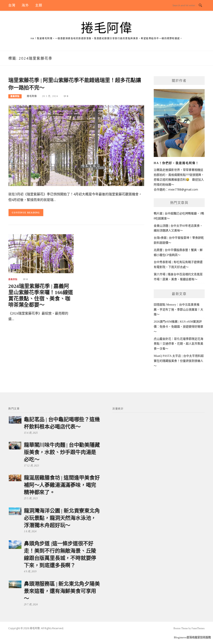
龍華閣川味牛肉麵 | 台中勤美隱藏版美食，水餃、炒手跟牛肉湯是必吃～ (62, 452)
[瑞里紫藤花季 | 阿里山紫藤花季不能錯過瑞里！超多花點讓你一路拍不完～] (76, 145)
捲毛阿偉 (106, 28)
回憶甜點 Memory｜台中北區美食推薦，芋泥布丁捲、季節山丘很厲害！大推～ (178, 309)
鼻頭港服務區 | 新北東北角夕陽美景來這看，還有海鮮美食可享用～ (62, 591)
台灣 (11, 5)
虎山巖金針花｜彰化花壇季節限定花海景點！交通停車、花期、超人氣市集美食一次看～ (178, 343)
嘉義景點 (15, 96)
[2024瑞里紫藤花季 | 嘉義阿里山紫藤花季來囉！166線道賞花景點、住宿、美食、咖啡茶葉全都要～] (41, 253)
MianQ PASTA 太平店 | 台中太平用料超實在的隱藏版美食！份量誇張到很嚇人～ (179, 360)
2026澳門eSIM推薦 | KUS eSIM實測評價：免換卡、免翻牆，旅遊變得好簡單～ (178, 326)
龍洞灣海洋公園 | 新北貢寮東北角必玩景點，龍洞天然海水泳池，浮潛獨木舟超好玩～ (62, 518)
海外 (25, 5)
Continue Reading (26, 212)
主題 (38, 5)
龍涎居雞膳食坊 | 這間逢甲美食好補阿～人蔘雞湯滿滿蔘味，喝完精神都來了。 (62, 485)
